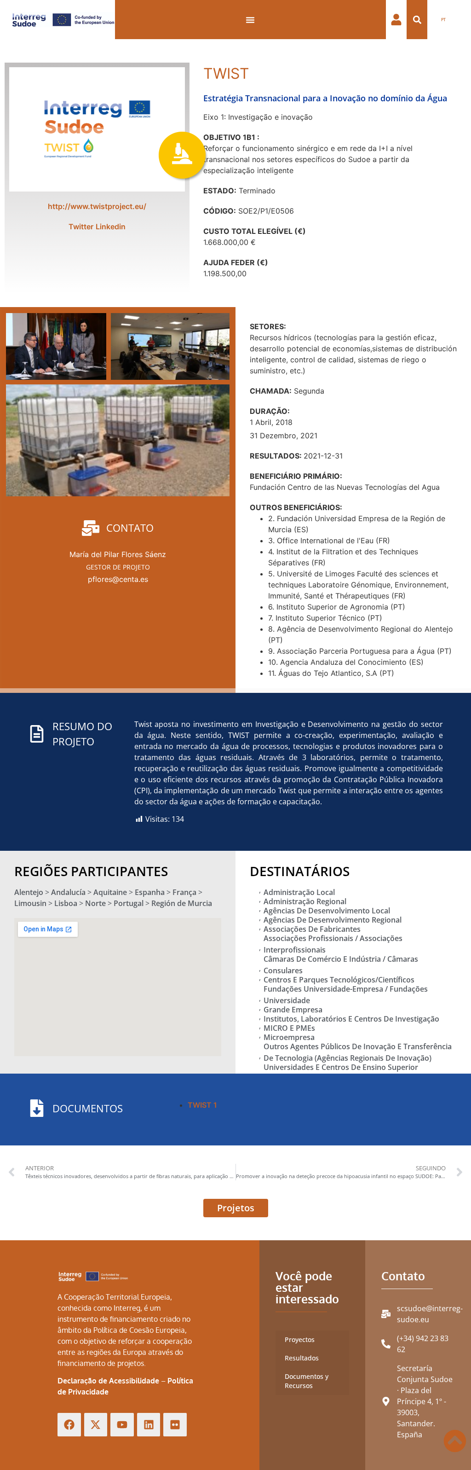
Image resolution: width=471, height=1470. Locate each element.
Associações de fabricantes (312, 929)
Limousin (30, 903)
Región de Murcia (181, 903)
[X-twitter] (96, 1424)
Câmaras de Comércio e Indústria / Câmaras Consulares (341, 965)
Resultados (302, 1358)
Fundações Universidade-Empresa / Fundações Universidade (346, 994)
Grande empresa (293, 1010)
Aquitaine (110, 892)
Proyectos (300, 1339)
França (184, 892)
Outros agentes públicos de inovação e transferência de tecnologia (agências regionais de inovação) (358, 1052)
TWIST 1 (202, 1105)
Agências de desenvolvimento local (327, 911)
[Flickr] (175, 1424)
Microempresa (289, 1037)
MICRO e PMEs (289, 1028)
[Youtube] (122, 1424)
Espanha (150, 892)
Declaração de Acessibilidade (108, 1380)
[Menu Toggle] (250, 19)
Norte (95, 903)
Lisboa (65, 903)
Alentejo (28, 892)
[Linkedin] (149, 1424)
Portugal (129, 903)
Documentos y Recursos (306, 1381)
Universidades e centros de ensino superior (341, 1067)
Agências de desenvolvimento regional (333, 920)
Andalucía (68, 892)
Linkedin (111, 226)
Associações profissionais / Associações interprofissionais (333, 944)
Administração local (299, 892)
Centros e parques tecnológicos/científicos (339, 980)
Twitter (81, 226)
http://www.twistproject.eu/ (97, 206)
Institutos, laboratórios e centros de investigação (351, 1019)
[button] (417, 19)
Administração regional (305, 901)
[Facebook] (69, 1424)
